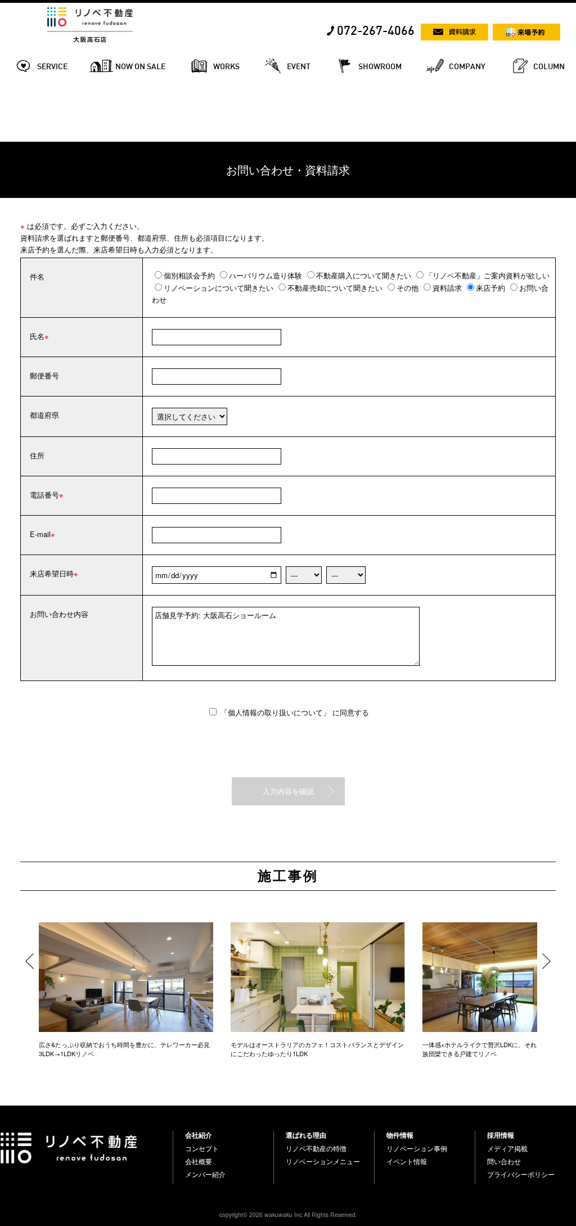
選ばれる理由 (306, 1135)
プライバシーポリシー (521, 1174)
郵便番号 (44, 375)
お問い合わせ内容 (59, 614)
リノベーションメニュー (323, 1161)
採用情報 (500, 1135)
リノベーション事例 (416, 1148)
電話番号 (44, 494)
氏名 (37, 336)
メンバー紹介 (205, 1174)
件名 (37, 276)
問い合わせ (504, 1161)
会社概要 (198, 1161)
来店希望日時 (52, 573)
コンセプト (202, 1148)
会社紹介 (198, 1135)
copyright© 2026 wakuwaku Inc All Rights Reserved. (288, 1214)
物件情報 (399, 1135)
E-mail (40, 534)
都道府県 (44, 414)
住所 (37, 455)
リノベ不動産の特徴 (316, 1148)
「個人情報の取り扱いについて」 (276, 712)
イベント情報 (406, 1161)
